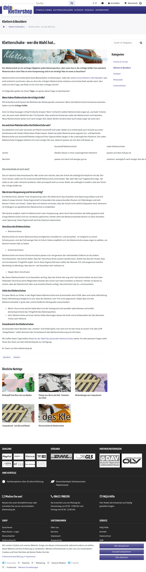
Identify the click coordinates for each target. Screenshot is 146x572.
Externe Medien (59, 563)
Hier (101, 503)
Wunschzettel (8, 536)
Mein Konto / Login (10, 532)
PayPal (75, 563)
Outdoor (78, 10)
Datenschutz (105, 536)
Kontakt (103, 532)
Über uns (55, 527)
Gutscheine (7, 527)
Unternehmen (102, 10)
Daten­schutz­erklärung (13, 556)
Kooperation (56, 540)
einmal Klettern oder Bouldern (89, 78)
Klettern (17, 357)
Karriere (54, 532)
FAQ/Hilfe (104, 527)
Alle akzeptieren (121, 546)
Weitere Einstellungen (28, 567)
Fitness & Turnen (44, 10)
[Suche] (72, 3)
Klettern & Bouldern (63, 10)
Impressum (56, 536)
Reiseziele (89, 10)
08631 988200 (62, 496)
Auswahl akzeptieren (121, 552)
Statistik (25, 563)
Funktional (11, 567)
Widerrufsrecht (9, 540)
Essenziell (11, 563)
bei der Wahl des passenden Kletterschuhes (53, 338)
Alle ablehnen (121, 557)
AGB (101, 540)
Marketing (40, 563)
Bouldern (6, 357)
